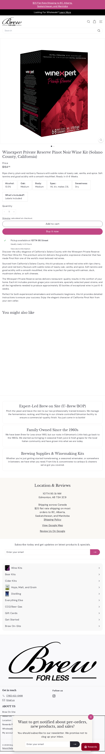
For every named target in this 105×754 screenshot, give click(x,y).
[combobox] (52, 31)
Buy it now (52, 231)
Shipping (6, 218)
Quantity (7, 205)
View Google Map (52, 525)
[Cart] (94, 21)
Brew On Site (9, 712)
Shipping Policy (52, 519)
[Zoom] (100, 139)
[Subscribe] (75, 744)
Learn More (65, 12)
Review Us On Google (52, 531)
